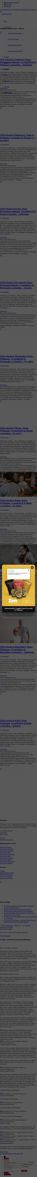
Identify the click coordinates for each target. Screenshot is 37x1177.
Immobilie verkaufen (18, 6)
